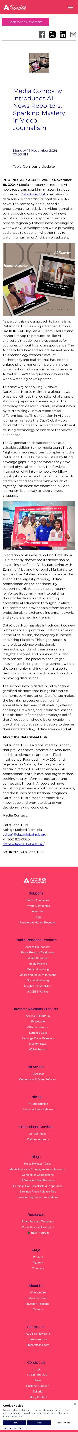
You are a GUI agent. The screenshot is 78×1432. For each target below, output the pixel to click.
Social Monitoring (38, 980)
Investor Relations (37, 1303)
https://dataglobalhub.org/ (23, 844)
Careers (38, 1309)
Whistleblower (38, 1049)
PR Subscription (38, 1103)
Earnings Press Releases (38, 1038)
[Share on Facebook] (42, 34)
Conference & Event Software (38, 1079)
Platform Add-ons (38, 1139)
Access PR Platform (37, 946)
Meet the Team (37, 1298)
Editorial (38, 1391)
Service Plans (37, 1133)
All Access (38, 1073)
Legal (37, 916)
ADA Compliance (37, 1027)
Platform (38, 1262)
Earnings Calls (38, 1032)
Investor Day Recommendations (38, 1197)
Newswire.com (38, 1339)
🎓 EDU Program (38, 1232)
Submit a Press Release (38, 1109)
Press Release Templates (38, 1221)
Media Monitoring (38, 969)
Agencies (38, 911)
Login (37, 1369)
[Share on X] (52, 34)
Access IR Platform (38, 1015)
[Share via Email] (73, 34)
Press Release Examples (38, 1227)
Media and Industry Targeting (37, 974)
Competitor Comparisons (38, 1174)
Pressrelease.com (37, 1344)
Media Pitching (38, 963)
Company (38, 1268)
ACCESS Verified (38, 991)
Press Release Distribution (38, 952)
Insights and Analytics (37, 986)
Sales (37, 1380)
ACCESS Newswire (38, 1333)
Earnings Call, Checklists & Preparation (38, 1186)
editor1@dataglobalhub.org (24, 834)
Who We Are (38, 1292)
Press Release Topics (37, 1163)
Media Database (37, 958)
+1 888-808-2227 (38, 1374)
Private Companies (38, 905)
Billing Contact (38, 1397)
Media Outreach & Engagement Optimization (38, 1169)
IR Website (38, 1021)
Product (38, 1257)
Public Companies (37, 900)
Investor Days (38, 1043)
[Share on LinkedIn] (63, 34)
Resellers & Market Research (37, 922)
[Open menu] (70, 7)
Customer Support (37, 1385)
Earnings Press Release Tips (38, 1191)
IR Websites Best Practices (38, 1180)
